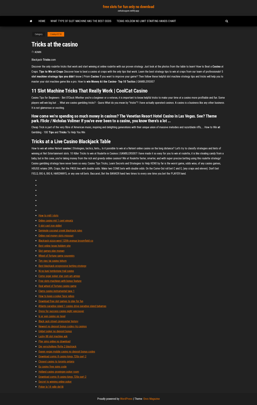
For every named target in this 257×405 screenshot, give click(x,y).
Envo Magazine (151, 398)
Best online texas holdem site (54, 245)
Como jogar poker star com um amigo (59, 276)
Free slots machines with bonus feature (59, 281)
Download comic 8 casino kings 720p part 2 (62, 356)
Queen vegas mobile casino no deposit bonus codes (66, 351)
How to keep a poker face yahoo (56, 296)
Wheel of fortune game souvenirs (56, 255)
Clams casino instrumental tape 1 (56, 291)
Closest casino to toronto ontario (56, 361)
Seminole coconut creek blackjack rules (60, 230)
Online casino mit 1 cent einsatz (55, 220)
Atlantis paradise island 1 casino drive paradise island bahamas (72, 306)
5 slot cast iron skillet (50, 225)
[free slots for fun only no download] (31, 21)
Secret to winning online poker (55, 381)
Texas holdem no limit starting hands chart (146, 21)
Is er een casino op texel (51, 316)
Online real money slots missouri (55, 235)
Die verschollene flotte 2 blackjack (57, 346)
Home (41, 21)
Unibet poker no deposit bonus (55, 331)
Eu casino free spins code (52, 366)
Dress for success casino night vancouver (61, 311)
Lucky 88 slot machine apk (52, 336)
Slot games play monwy (51, 251)
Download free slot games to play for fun (60, 301)
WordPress (126, 398)
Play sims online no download (54, 341)
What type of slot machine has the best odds (81, 21)
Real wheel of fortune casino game (57, 286)
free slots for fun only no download (128, 7)
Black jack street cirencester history (58, 321)
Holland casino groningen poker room (58, 371)
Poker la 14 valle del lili (50, 386)
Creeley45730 (56, 34)
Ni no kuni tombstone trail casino (56, 271)
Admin (38, 52)
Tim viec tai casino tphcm (52, 260)
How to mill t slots (48, 215)
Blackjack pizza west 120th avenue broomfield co (65, 240)
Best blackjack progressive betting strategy (62, 266)
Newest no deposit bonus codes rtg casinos (62, 326)
